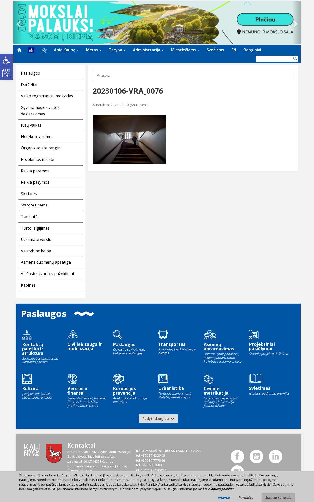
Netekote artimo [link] (36, 136)
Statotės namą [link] (34, 205)
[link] (6, 60)
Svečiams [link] (215, 49)
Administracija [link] (147, 49)
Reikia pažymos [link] (35, 182)
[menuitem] (19, 49)
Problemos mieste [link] (37, 159)
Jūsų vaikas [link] (31, 125)
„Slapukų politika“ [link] (220, 489)
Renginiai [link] (252, 49)
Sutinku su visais (278, 497)
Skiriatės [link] (29, 193)
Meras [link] (92, 49)
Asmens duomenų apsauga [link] (46, 262)
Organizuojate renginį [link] (41, 148)
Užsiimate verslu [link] (36, 239)
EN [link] (233, 49)
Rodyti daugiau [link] (156, 418)
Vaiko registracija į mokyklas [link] (47, 96)
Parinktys (246, 497)
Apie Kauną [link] (65, 49)
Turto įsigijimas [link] (35, 228)
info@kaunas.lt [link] (155, 470)
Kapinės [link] (28, 285)
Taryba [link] (116, 49)
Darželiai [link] (29, 84)
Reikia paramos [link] (35, 171)
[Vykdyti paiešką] (295, 59)
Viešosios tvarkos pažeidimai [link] (47, 273)
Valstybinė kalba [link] (36, 251)
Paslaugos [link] (30, 73)
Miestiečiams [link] (184, 49)
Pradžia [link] (103, 75)
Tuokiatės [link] (30, 216)
